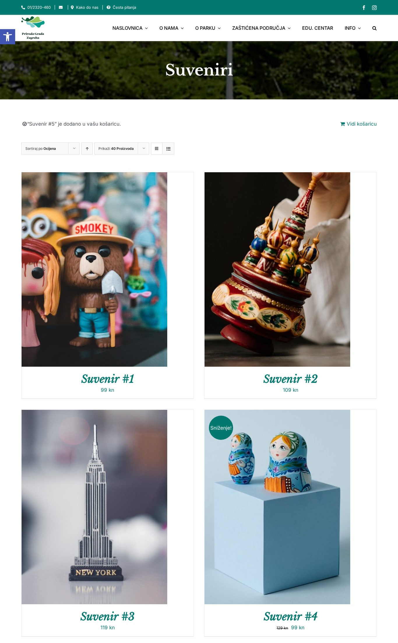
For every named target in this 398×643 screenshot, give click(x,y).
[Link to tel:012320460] (23, 7)
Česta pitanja (124, 7)
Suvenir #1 (107, 379)
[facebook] (364, 7)
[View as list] (168, 148)
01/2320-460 (39, 7)
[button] (7, 36)
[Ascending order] (87, 148)
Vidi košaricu (362, 124)
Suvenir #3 (107, 616)
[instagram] (374, 7)
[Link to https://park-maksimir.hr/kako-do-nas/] (72, 7)
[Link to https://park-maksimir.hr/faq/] (108, 7)
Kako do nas (87, 7)
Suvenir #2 (290, 379)
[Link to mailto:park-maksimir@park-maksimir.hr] (61, 7)
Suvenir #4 (291, 616)
